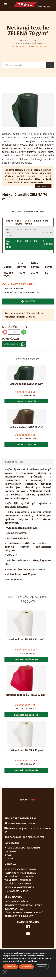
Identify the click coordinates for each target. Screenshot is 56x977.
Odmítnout (26, 966)
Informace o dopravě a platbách (23, 905)
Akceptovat (10, 966)
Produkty (30, 40)
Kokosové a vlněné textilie (20, 869)
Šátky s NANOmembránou (19, 887)
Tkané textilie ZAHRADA (18, 880)
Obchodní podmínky (16, 901)
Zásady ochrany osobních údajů (23, 912)
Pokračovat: (10, 338)
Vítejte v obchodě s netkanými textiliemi (22, 849)
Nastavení (42, 966)
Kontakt (9, 858)
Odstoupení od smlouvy (18, 916)
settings (33, 961)
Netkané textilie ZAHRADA (19, 876)
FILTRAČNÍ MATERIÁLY (16, 890)
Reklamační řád (13, 908)
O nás (7, 854)
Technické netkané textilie (29, 43)
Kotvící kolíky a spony (17, 883)
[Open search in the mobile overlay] (28, 65)
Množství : (14, 327)
